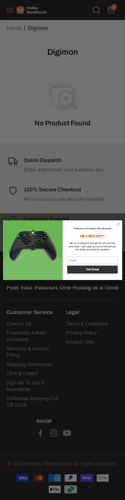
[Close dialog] (118, 224)
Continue (92, 269)
